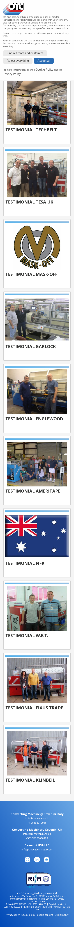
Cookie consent (45, 914)
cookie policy (61, 28)
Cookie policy (28, 914)
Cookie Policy (44, 70)
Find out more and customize (25, 53)
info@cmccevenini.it (37, 818)
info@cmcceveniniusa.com (37, 849)
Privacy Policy (12, 74)
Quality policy (61, 914)
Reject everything (18, 60)
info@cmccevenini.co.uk (37, 834)
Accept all (44, 60)
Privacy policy (13, 914)
